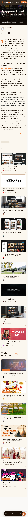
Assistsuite (8, 27)
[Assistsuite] (2, 29)
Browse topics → (22, 149)
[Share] (21, 513)
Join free (24, 2)
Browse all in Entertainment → (18, 354)
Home (2, 5)
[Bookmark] (16, 513)
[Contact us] (24, 514)
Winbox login (20, 105)
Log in (17, 2)
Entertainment (7, 5)
